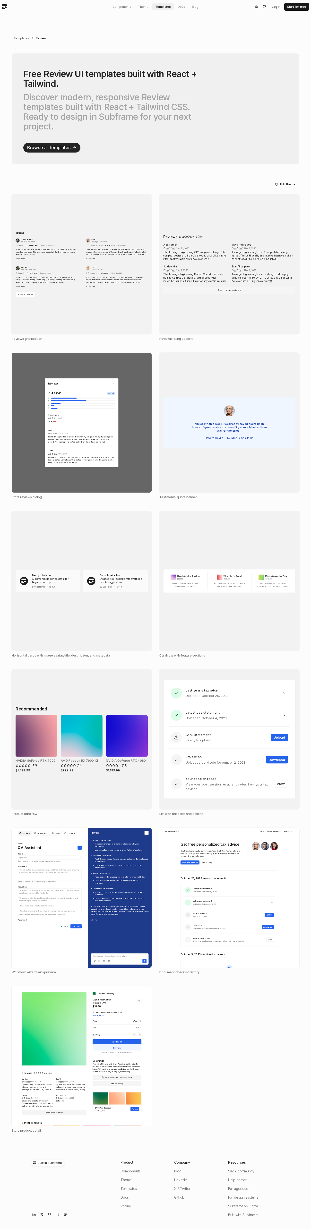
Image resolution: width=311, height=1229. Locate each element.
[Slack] (256, 6)
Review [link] (41, 38)
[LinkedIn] (34, 1214)
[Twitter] (42, 1214)
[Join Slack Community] (65, 1214)
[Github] (264, 6)
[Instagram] (57, 1214)
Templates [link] (21, 38)
